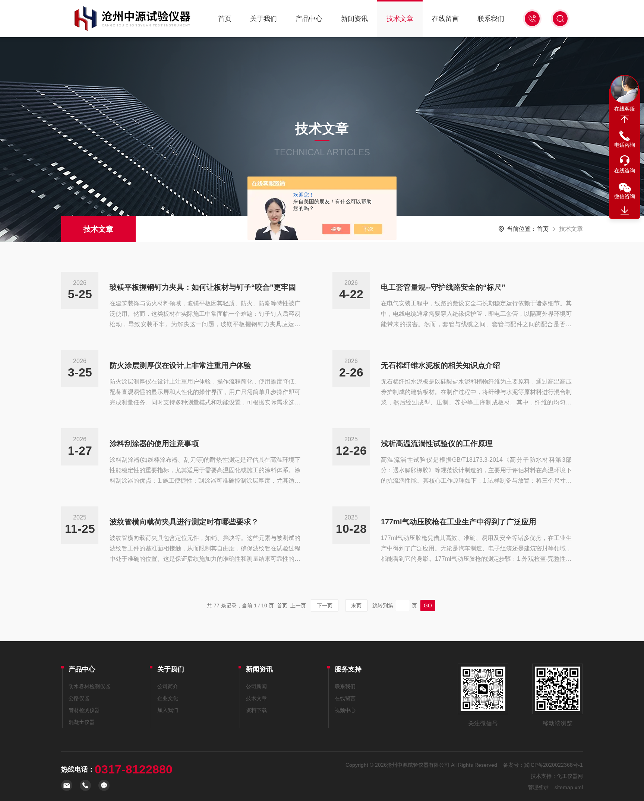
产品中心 (309, 18)
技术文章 (399, 18)
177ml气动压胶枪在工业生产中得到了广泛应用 (458, 522)
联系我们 (490, 18)
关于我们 (263, 18)
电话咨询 (624, 145)
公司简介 (167, 686)
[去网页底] (625, 210)
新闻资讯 (354, 18)
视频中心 (345, 710)
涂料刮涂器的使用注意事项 (154, 443)
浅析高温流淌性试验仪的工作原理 (437, 443)
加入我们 (167, 710)
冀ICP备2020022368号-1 (553, 765)
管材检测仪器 (84, 710)
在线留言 (445, 18)
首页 (224, 18)
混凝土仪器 (82, 722)
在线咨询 (624, 171)
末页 (356, 605)
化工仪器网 (570, 776)
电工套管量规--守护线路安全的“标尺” (443, 287)
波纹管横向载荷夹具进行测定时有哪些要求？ (184, 522)
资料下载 (256, 710)
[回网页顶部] (625, 118)
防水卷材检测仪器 (89, 686)
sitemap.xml (569, 787)
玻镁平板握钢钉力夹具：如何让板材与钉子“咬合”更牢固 (203, 287)
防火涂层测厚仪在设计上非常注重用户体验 (180, 365)
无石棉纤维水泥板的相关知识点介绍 (440, 365)
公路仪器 (79, 698)
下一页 (324, 605)
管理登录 (538, 787)
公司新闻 (256, 686)
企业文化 (167, 698)
